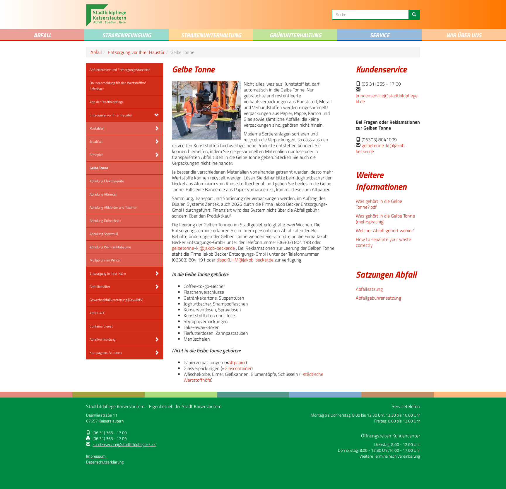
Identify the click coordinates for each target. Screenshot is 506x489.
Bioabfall (96, 141)
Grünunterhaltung (295, 35)
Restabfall (97, 128)
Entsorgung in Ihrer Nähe (108, 273)
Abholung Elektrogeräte (107, 181)
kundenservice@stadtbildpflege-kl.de (388, 98)
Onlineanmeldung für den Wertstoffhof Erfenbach (118, 85)
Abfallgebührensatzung (378, 297)
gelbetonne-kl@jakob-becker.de (203, 248)
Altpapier (96, 154)
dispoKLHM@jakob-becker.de (244, 259)
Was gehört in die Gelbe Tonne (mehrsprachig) (385, 218)
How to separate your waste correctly (383, 242)
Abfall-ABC (98, 313)
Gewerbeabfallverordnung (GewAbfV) (116, 300)
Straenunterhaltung (211, 35)
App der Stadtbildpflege (107, 102)
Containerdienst (101, 326)
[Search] (414, 14)
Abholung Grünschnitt (105, 220)
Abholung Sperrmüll (104, 234)
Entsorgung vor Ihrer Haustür (136, 52)
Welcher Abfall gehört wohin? (385, 230)
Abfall (42, 35)
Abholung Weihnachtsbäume (110, 247)
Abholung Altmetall (103, 194)
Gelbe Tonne (99, 168)
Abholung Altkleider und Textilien (113, 207)
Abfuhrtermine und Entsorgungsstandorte (120, 69)
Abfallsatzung (369, 289)
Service (379, 35)
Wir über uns (463, 35)
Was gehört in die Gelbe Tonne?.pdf (379, 204)
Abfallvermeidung (102, 339)
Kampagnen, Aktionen (106, 352)
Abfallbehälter (100, 286)
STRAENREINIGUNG (126, 35)
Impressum (96, 456)
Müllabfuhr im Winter (105, 260)
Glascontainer (238, 368)
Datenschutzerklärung (105, 462)
